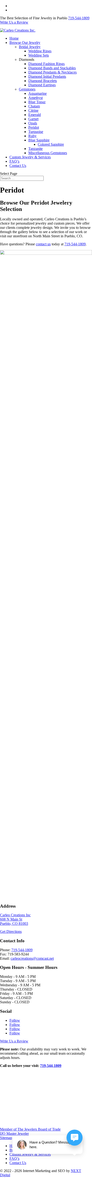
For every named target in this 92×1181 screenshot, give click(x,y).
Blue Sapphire (39, 140)
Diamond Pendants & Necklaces (52, 72)
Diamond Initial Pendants (47, 76)
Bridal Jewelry (30, 47)
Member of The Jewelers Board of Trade (30, 1129)
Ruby (32, 136)
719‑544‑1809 (50, 1066)
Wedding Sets (38, 55)
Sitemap (6, 1138)
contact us (43, 244)
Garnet (33, 119)
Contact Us (17, 166)
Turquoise (35, 132)
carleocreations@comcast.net (32, 958)
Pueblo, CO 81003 (14, 924)
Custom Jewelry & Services (30, 157)
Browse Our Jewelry (24, 43)
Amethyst (35, 98)
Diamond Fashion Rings (46, 64)
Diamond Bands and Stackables (52, 68)
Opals (32, 123)
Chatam (34, 106)
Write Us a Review (23, 10)
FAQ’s (14, 161)
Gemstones (27, 89)
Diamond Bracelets (42, 81)
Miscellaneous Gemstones (47, 153)
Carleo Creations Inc (15, 915)
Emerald (34, 115)
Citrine (33, 110)
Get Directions (11, 932)
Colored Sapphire (51, 144)
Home (14, 38)
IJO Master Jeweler (14, 1134)
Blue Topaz (37, 102)
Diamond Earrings (42, 85)
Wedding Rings (39, 51)
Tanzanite (35, 149)
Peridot (33, 127)
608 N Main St (11, 919)
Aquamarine (37, 93)
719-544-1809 (78, 18)
